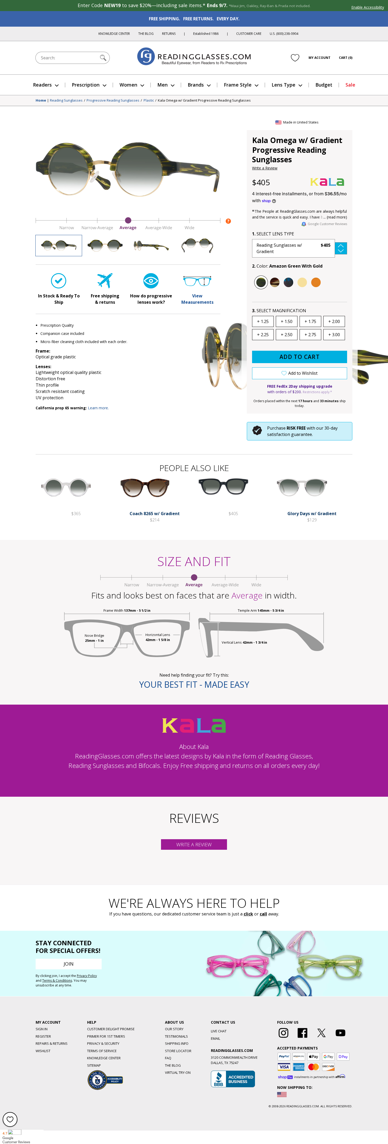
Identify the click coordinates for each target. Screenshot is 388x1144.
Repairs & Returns (52, 1043)
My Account (319, 57)
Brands (196, 85)
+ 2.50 (286, 335)
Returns (169, 33)
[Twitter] (321, 1038)
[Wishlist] (295, 58)
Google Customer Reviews (327, 224)
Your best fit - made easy (194, 684)
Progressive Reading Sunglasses (113, 100)
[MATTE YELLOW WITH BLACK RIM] (302, 282)
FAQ (168, 1058)
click (248, 914)
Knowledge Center (114, 33)
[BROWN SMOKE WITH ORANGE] (275, 282)
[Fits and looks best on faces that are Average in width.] (128, 229)
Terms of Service (102, 1050)
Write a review (194, 844)
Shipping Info (176, 1043)
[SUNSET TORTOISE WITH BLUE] (316, 282)
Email (215, 1038)
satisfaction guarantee (289, 434)
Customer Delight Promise (111, 1029)
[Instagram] (283, 1038)
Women (128, 85)
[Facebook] (302, 1038)
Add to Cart (300, 356)
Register (43, 1036)
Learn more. (98, 407)
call (263, 914)
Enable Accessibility (367, 7)
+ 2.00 (334, 321)
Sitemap (94, 1065)
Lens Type (283, 85)
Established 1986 (206, 33)
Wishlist (43, 1050)
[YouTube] (340, 1038)
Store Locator (178, 1050)
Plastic (149, 100)
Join (69, 964)
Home (41, 100)
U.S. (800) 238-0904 (284, 33)
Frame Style (238, 85)
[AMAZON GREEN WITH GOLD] (261, 282)
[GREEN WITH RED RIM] (288, 282)
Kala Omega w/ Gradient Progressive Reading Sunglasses (204, 100)
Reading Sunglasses (66, 100)
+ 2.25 (263, 335)
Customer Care (248, 33)
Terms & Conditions (57, 980)
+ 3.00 (334, 335)
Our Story (174, 1029)
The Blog (146, 33)
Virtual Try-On (178, 1072)
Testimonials (176, 1036)
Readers (42, 85)
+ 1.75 (310, 321)
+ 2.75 (310, 335)
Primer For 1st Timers (106, 1036)
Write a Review (264, 167)
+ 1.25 (263, 321)
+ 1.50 (286, 321)
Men (162, 85)
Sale (350, 85)
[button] (299, 248)
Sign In (42, 1029)
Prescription (86, 85)
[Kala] (327, 182)
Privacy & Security (103, 1043)
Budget (323, 85)
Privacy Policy (87, 976)
